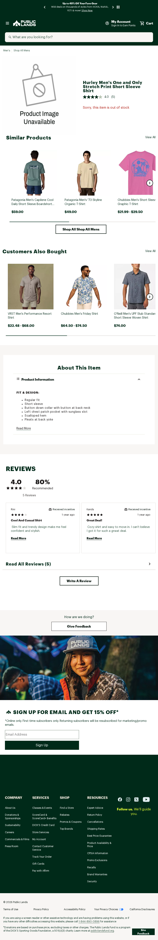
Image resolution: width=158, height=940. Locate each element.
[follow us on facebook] (121, 799)
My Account (39, 839)
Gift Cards (38, 864)
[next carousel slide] (113, 7)
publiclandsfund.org (102, 931)
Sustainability (12, 825)
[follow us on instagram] (130, 799)
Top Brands (66, 829)
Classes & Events (42, 808)
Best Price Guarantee (99, 836)
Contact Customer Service (42, 848)
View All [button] (150, 137)
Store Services (40, 832)
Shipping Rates (96, 829)
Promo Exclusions (97, 860)
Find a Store (67, 808)
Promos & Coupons (70, 822)
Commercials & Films (17, 839)
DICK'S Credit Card (43, 825)
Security (92, 881)
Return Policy (94, 815)
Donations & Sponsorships (12, 817)
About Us (10, 808)
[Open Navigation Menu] (7, 23)
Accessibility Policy (74, 909)
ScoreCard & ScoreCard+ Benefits (44, 817)
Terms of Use (10, 909)
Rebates (64, 815)
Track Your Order (42, 857)
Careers (9, 832)
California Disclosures (142, 909)
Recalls (91, 867)
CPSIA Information (97, 853)
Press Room (11, 846)
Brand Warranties (97, 874)
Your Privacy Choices (106, 909)
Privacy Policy (41, 909)
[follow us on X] (138, 799)
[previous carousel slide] (44, 7)
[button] (149, 183)
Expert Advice (95, 808)
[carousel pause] (118, 7)
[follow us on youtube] (146, 799)
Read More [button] (23, 428)
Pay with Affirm (40, 871)
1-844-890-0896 (89, 921)
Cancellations (95, 822)
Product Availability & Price (99, 845)
